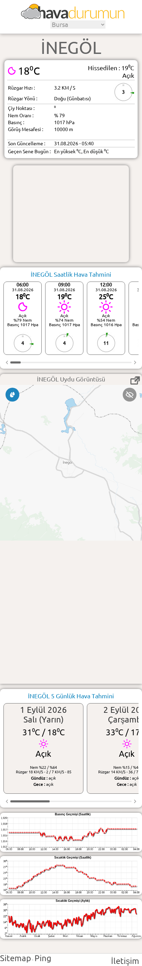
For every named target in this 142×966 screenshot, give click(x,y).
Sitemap (15, 958)
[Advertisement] (71, 213)
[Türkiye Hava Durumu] (72, 16)
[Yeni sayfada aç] (135, 380)
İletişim (125, 961)
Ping (42, 958)
